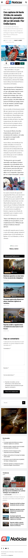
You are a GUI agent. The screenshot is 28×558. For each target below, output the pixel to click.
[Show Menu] (2, 2)
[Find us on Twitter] (3, 548)
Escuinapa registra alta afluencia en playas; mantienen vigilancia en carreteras (13, 301)
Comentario (7, 348)
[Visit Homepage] (14, 2)
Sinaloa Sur (7, 272)
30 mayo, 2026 (16, 494)
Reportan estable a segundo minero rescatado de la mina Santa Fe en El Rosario (13, 326)
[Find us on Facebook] (1, 548)
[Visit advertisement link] (14, 421)
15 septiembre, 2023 (9, 42)
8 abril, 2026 (6, 280)
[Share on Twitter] (17, 63)
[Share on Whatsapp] (22, 63)
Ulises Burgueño (8, 494)
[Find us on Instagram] (8, 548)
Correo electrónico (9, 375)
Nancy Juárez (18, 40)
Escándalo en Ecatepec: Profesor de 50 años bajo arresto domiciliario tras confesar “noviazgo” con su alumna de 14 (14, 490)
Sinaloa (8, 9)
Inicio (5, 9)
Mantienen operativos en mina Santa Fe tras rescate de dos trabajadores (17, 511)
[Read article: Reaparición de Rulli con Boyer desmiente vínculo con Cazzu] (6, 505)
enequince (10, 555)
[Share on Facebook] (12, 63)
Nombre (6, 368)
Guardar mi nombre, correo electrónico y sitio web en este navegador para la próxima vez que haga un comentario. (14, 384)
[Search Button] (26, 2)
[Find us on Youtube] (6, 548)
